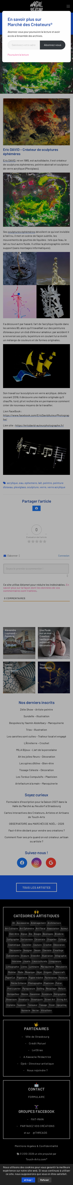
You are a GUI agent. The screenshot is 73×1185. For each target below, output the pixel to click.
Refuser (44, 1180)
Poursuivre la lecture (18, 54)
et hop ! (28, 1180)
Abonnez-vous (52, 44)
